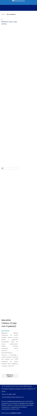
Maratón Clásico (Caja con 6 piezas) (8, 323)
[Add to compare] (3, 316)
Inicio (3, 14)
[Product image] (9, 240)
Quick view (3, 380)
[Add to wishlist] (3, 371)
